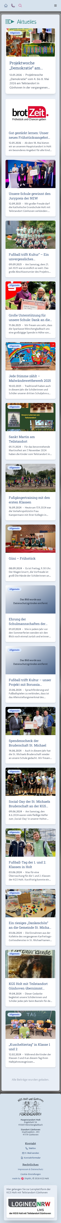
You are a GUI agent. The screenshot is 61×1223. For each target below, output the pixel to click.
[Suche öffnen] (20, 5)
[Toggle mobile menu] (55, 5)
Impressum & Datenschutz (30, 1169)
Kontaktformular (32, 1158)
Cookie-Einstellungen (30, 1174)
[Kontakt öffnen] (13, 5)
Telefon (32, 1148)
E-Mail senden (32, 1153)
